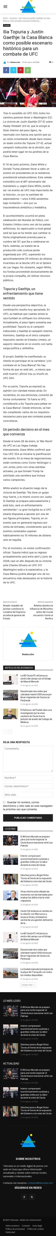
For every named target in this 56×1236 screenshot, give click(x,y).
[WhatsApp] (28, 70)
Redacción (15, 62)
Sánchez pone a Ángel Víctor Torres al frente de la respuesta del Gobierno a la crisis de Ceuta (36, 878)
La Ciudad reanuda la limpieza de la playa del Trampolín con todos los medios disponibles (37, 972)
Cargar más (27, 985)
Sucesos (13, 18)
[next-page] (10, 731)
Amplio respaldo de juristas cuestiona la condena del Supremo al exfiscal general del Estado (14, 612)
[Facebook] (6, 70)
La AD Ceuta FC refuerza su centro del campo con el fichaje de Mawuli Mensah (36, 678)
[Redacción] (5, 62)
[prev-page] (5, 731)
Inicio (5, 18)
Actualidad (8, 699)
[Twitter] (13, 70)
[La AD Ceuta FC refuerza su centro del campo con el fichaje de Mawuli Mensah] (10, 679)
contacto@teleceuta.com (40, 1182)
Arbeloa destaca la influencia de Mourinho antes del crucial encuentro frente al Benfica (41, 612)
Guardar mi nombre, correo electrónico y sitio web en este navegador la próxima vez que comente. (28, 806)
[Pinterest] (20, 70)
